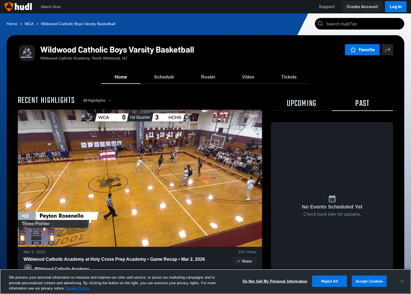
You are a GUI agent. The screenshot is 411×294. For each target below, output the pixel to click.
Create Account (362, 6)
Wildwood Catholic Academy (62, 268)
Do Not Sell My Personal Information (275, 281)
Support (327, 6)
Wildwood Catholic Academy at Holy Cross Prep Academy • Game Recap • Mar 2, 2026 (114, 259)
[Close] (402, 281)
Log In (396, 6)
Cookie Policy (77, 288)
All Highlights (94, 100)
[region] (205, 281)
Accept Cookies (369, 281)
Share (247, 261)
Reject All (329, 281)
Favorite (367, 49)
